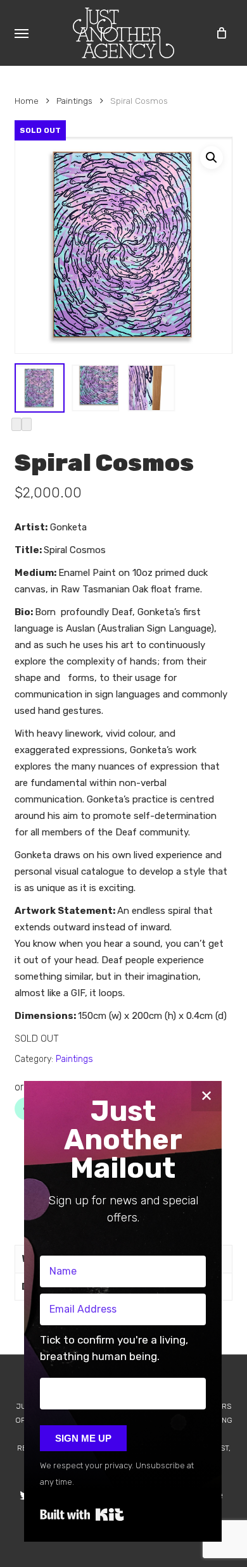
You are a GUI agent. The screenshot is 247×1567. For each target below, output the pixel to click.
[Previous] (16, 424)
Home (27, 101)
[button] (21, 33)
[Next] (27, 424)
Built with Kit (82, 1514)
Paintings (74, 101)
